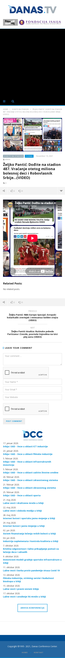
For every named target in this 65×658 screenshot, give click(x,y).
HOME (25, 652)
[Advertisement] (32, 63)
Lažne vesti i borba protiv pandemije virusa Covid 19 (31, 570)
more (61, 191)
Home (5, 109)
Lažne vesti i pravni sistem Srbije (21, 589)
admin (7, 159)
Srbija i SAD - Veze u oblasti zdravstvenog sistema (30, 480)
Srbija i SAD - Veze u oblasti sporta (22, 495)
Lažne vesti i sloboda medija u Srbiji (22, 510)
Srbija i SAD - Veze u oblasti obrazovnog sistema (29, 487)
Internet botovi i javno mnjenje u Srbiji (24, 525)
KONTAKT (38, 652)
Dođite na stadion (20, 109)
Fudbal (29, 156)
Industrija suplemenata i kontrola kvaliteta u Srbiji (30, 541)
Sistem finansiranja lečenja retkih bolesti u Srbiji (29, 533)
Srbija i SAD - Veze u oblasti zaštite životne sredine (30, 472)
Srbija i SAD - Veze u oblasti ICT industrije (25, 446)
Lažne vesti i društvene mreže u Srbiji (23, 503)
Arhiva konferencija (32, 608)
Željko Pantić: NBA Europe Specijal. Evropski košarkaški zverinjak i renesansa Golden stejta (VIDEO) (32, 316)
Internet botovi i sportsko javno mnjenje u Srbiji (29, 518)
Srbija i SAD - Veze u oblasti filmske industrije (27, 454)
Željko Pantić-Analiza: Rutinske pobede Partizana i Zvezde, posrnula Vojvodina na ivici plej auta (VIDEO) (32, 332)
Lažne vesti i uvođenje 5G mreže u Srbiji (24, 596)
